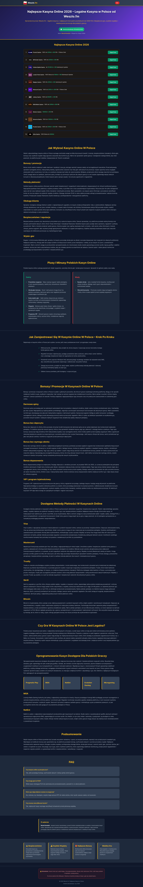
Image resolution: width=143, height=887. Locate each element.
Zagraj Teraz (113, 52)
